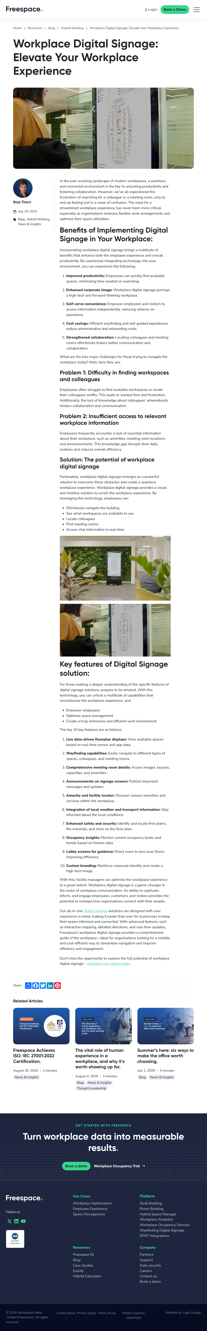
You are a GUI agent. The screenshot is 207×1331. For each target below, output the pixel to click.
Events (78, 1271)
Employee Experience (90, 1208)
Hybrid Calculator (87, 1276)
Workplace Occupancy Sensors (165, 1225)
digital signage (95, 911)
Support (146, 1260)
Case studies (83, 1265)
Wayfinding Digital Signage (162, 1230)
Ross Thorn (22, 202)
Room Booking (151, 1208)
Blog (21, 219)
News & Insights (29, 224)
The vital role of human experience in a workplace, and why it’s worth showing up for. (100, 1058)
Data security (150, 1265)
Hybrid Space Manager (158, 1214)
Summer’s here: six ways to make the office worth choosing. (165, 1056)
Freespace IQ (83, 1254)
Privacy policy (86, 1313)
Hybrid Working (38, 219)
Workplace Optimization (92, 1203)
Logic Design (192, 1312)
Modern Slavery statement (134, 1315)
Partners (146, 1254)
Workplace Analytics (156, 1219)
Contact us (148, 1276)
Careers (146, 1271)
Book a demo (76, 1166)
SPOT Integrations (154, 1235)
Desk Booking (151, 1203)
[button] (196, 10)
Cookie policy (66, 1313)
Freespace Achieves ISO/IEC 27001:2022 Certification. (34, 1056)
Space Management (89, 1214)
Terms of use (107, 1313)
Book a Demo (175, 9)
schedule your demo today (108, 963)
